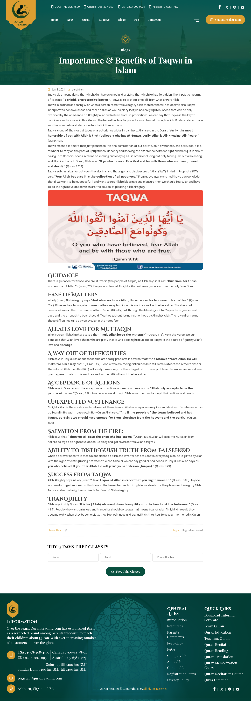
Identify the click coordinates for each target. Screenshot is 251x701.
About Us (174, 661)
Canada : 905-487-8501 (100, 7)
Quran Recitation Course (223, 673)
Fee (136, 19)
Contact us (154, 19)
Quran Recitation (217, 644)
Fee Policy (175, 643)
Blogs (122, 19)
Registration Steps (181, 673)
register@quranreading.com (40, 678)
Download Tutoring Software (219, 617)
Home (55, 19)
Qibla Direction (216, 680)
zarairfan (77, 89)
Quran (86, 19)
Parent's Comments (175, 634)
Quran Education (217, 632)
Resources (175, 626)
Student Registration (228, 19)
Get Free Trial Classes (125, 571)
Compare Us (176, 655)
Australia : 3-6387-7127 (166, 7)
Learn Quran (214, 626)
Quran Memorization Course (220, 665)
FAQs (171, 649)
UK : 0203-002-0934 (133, 7)
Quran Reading (216, 650)
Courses (104, 19)
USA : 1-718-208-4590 (67, 7)
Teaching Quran (217, 638)
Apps (70, 19)
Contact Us (175, 667)
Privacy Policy (178, 680)
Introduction (177, 620)
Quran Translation (218, 656)
